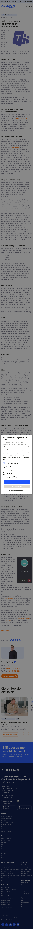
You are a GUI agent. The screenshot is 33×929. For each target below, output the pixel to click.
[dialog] (16, 464)
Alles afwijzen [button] (17, 486)
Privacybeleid (6, 459)
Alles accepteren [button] (17, 482)
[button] (16, 491)
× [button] (29, 437)
